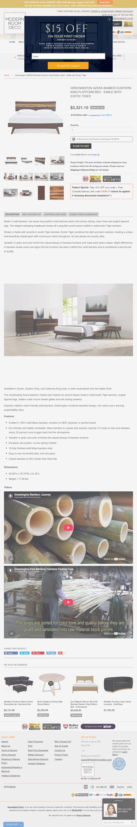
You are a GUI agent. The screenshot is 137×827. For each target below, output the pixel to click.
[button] (109, 19)
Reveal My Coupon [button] (68, 65)
